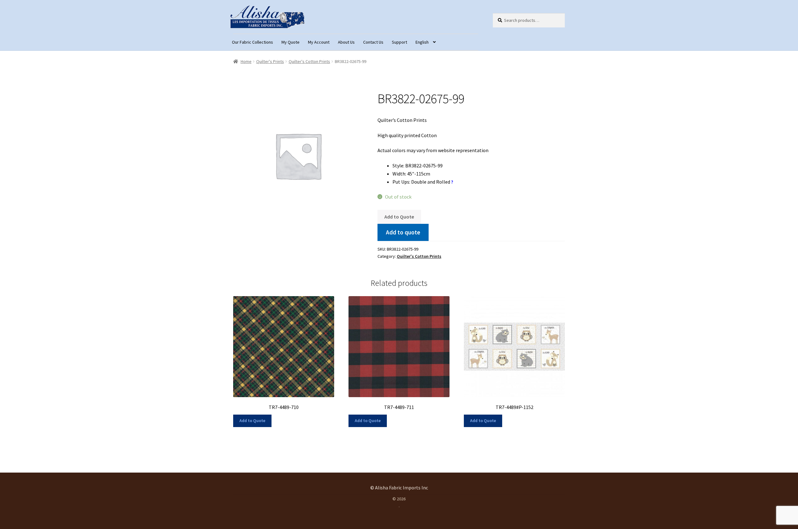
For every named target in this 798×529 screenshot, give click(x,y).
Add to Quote (399, 217)
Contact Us (373, 42)
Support (399, 42)
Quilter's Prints (270, 61)
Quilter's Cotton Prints (309, 61)
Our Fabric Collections (252, 42)
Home (246, 61)
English (422, 42)
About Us (346, 42)
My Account (318, 42)
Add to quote (403, 232)
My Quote (290, 42)
